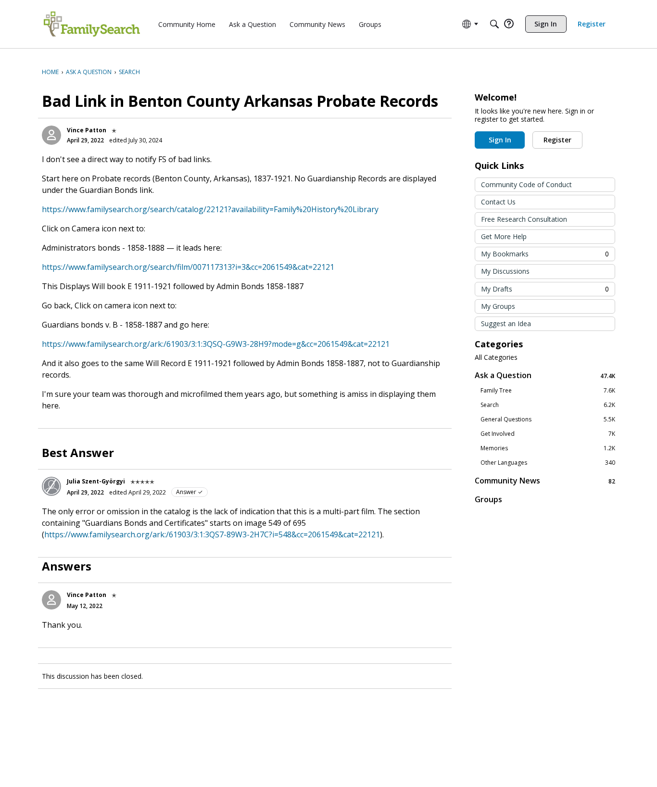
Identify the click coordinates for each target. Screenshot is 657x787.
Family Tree (547, 390)
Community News (545, 481)
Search (547, 405)
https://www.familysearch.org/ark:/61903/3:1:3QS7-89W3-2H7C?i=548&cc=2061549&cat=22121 (212, 534)
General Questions (547, 419)
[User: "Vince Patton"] (51, 135)
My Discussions (505, 271)
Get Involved (547, 434)
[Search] (494, 24)
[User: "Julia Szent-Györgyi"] (51, 486)
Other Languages (547, 462)
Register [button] (557, 139)
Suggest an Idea (506, 323)
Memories (547, 448)
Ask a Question (545, 375)
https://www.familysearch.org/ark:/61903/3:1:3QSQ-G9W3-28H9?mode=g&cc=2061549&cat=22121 (216, 344)
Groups (488, 499)
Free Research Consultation (524, 219)
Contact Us (498, 201)
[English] (92, 24)
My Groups (498, 306)
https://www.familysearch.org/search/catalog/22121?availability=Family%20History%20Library (210, 209)
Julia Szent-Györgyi (96, 481)
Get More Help (504, 236)
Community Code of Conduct (526, 184)
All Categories (496, 357)
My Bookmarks (545, 253)
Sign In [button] (500, 139)
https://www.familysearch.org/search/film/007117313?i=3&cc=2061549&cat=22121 (188, 267)
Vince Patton (86, 130)
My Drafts (545, 288)
